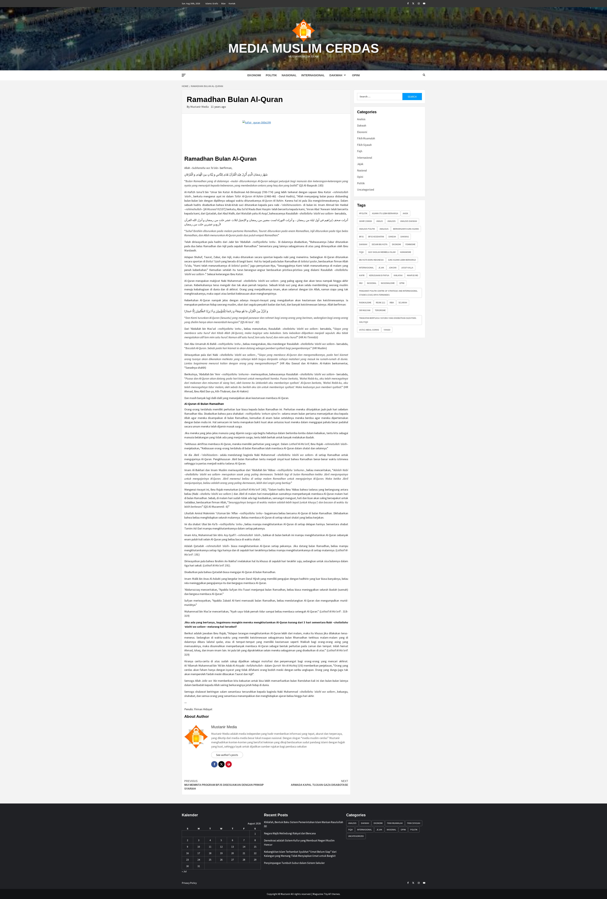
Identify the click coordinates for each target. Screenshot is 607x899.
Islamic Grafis (211, 3)
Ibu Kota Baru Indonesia (371, 259)
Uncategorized (365, 189)
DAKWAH (363, 244)
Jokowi (392, 267)
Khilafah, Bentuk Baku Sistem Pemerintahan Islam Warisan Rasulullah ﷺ (303, 824)
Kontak (232, 3)
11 (210, 846)
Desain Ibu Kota (379, 244)
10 (198, 846)
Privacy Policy (189, 882)
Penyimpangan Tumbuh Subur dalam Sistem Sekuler (294, 863)
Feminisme (410, 244)
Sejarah (403, 302)
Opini (356, 75)
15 (255, 846)
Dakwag (405, 236)
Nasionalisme (388, 283)
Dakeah (392, 236)
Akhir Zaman (365, 221)
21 (244, 853)
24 (198, 859)
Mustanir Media (199, 106)
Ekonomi (254, 75)
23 (187, 859)
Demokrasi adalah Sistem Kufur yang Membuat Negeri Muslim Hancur (299, 842)
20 (232, 853)
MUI (360, 283)
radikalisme (365, 302)
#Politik (363, 213)
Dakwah (335, 75)
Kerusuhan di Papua (379, 275)
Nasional (289, 75)
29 (255, 859)
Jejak (360, 164)
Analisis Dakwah (408, 221)
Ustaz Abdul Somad (369, 329)
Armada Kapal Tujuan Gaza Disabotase (319, 783)
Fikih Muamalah (366, 138)
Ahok (405, 213)
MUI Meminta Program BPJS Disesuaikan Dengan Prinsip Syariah (224, 785)
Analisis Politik (367, 228)
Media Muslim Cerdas (303, 48)
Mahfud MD (412, 275)
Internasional (313, 75)
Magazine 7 (319, 894)
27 (232, 859)
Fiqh (359, 151)
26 (221, 859)
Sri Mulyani (364, 310)
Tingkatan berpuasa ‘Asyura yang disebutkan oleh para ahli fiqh (387, 320)
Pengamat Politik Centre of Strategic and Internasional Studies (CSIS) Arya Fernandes (388, 292)
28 (244, 859)
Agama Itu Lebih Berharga (385, 213)
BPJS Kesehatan (376, 236)
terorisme (380, 310)
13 (232, 846)
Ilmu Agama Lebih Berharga (402, 259)
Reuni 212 (380, 302)
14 (244, 846)
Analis (379, 221)
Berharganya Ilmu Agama (406, 228)
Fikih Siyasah (364, 145)
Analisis (361, 119)
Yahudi (387, 329)
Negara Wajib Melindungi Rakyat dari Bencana (290, 833)
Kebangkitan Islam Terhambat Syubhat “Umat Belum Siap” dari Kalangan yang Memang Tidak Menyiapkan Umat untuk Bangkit (300, 854)
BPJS (361, 236)
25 (210, 859)
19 (221, 853)
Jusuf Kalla (407, 267)
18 (210, 853)
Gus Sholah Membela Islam (381, 252)
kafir (362, 275)
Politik (271, 75)
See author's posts (227, 755)
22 (255, 853)
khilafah (398, 275)
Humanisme (405, 252)
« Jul (184, 871)
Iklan (223, 3)
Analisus (384, 228)
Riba (392, 302)
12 (221, 846)
